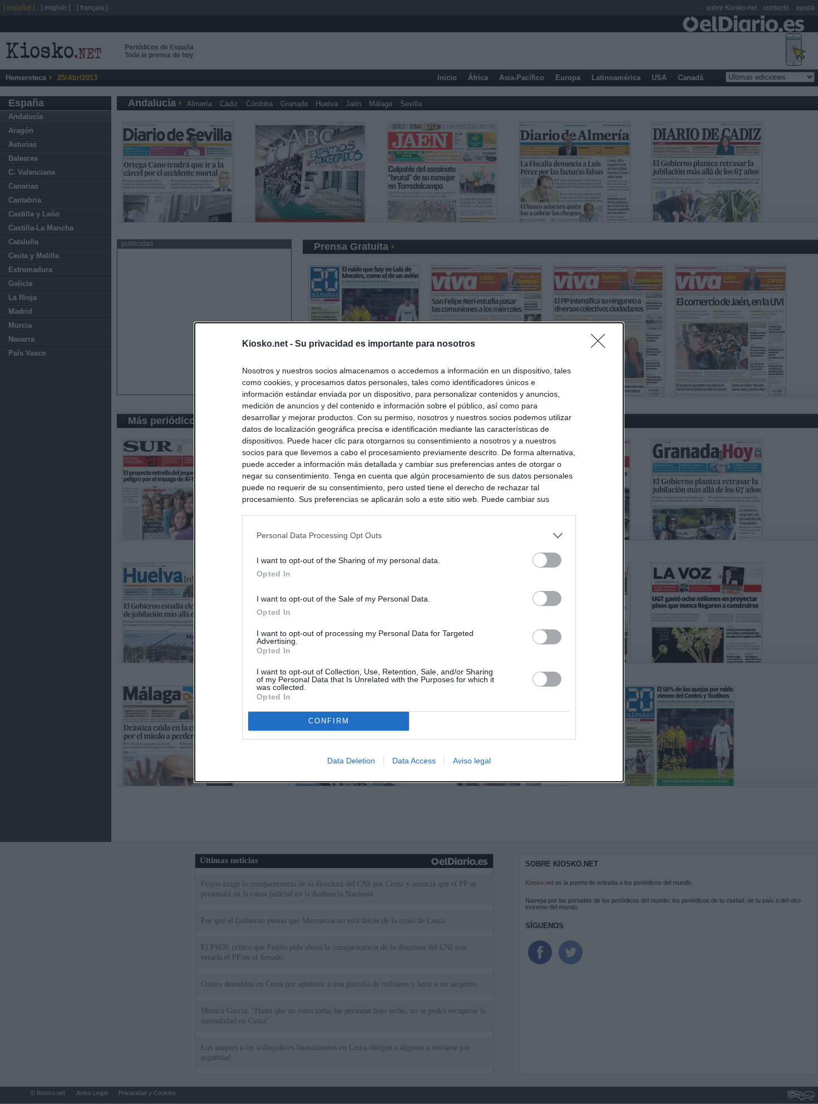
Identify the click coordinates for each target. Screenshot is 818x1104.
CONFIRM (328, 721)
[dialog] (409, 552)
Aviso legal (472, 760)
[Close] (601, 344)
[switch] (547, 560)
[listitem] (409, 535)
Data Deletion (351, 760)
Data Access (414, 760)
